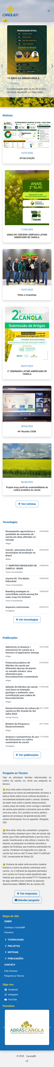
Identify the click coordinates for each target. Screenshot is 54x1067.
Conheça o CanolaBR (14, 927)
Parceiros (8, 932)
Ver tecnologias (28, 619)
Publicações (15, 958)
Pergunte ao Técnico (14, 975)
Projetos (13, 945)
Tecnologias (15, 939)
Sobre (8, 921)
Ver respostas (28, 893)
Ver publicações (28, 754)
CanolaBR (10, 11)
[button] (1, 63)
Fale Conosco (11, 970)
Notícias (12, 952)
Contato (9, 964)
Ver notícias (28, 503)
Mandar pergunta (28, 899)
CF (27, 1061)
